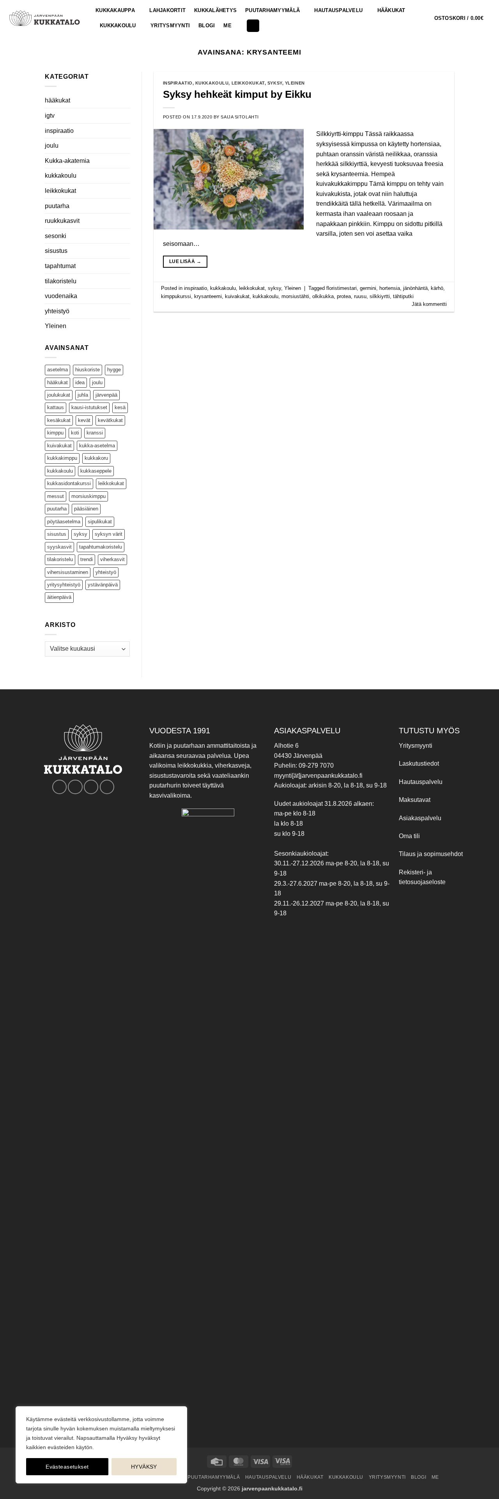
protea (344, 296)
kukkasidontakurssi (69, 483)
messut (55, 496)
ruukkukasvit (62, 220)
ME (227, 25)
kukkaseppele (95, 471)
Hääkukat (391, 10)
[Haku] (253, 25)
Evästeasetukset (67, 1467)
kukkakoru (96, 458)
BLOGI (206, 25)
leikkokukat (60, 190)
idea (80, 382)
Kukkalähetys (215, 10)
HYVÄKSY (144, 1467)
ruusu (360, 296)
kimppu (55, 433)
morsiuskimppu (88, 496)
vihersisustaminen (67, 572)
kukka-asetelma (97, 445)
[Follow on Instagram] (75, 787)
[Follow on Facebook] (59, 787)
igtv (50, 115)
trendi (86, 559)
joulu (51, 145)
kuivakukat (59, 445)
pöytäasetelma (63, 521)
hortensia (389, 288)
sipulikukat (100, 521)
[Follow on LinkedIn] (107, 787)
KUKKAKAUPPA (115, 10)
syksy (80, 534)
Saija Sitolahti (239, 117)
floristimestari (341, 288)
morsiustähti (295, 296)
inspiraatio (59, 130)
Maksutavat (414, 799)
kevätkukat (110, 420)
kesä (120, 407)
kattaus (55, 407)
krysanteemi (208, 296)
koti (75, 433)
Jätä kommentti (429, 304)
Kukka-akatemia (67, 160)
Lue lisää (185, 261)
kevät (84, 420)
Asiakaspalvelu (420, 818)
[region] (101, 1444)
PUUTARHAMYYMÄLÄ (272, 10)
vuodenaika (61, 296)
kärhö (437, 288)
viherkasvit (112, 559)
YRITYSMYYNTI (170, 25)
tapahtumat (60, 266)
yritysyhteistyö (63, 585)
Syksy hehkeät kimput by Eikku (237, 94)
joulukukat (58, 395)
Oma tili (409, 836)
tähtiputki (403, 296)
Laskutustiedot (419, 763)
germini (368, 288)
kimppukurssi (176, 296)
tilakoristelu (60, 281)
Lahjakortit (167, 10)
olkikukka (323, 296)
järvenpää (106, 395)
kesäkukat (59, 420)
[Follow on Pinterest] (91, 787)
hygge (114, 370)
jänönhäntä (415, 288)
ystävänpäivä (103, 585)
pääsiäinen (86, 509)
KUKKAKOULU (118, 25)
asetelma (57, 370)
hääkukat (57, 100)
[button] (463, 18)
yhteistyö (57, 311)
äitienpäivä (59, 597)
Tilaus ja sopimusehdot (431, 854)
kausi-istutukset (89, 407)
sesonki (55, 236)
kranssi (95, 433)
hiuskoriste (87, 370)
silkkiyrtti (380, 296)
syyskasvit (59, 547)
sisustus (56, 250)
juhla (83, 395)
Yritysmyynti (415, 745)
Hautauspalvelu (338, 10)
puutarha (57, 206)
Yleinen (55, 326)
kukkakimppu (62, 458)
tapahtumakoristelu (100, 547)
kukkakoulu (60, 175)
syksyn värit (108, 534)
